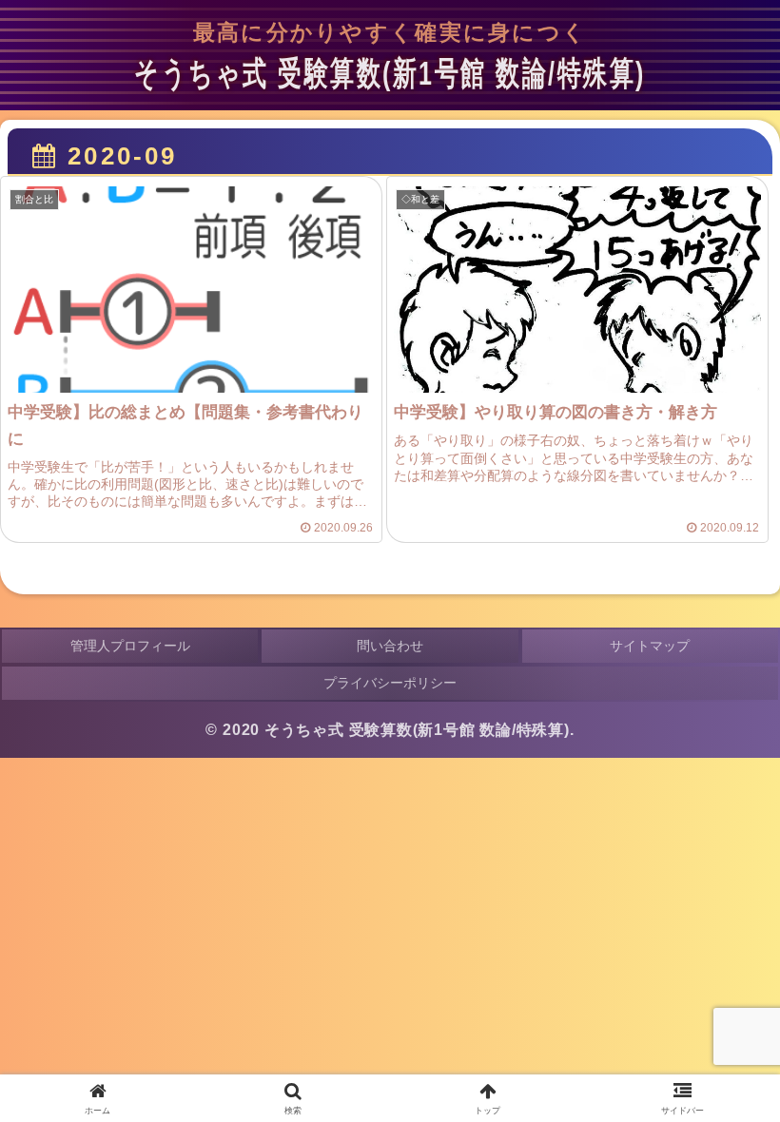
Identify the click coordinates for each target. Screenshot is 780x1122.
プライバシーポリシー (390, 682)
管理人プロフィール (130, 645)
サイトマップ (650, 645)
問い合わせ (390, 645)
